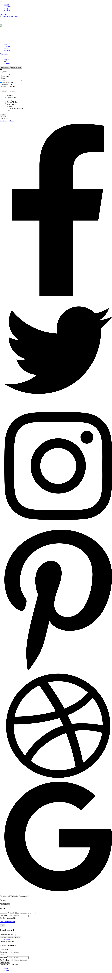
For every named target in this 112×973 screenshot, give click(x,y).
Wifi (8, 111)
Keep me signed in (9, 918)
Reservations (11, 98)
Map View (6, 67)
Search (3, 115)
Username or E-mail (7, 935)
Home (6, 5)
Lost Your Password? (7, 922)
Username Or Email (7, 913)
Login (6, 968)
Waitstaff (10, 106)
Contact (7, 10)
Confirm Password (6, 960)
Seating (9, 100)
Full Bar (10, 95)
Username (3, 952)
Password (3, 916)
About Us (7, 7)
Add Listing (4, 14)
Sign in (6, 60)
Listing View (17, 67)
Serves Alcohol (12, 102)
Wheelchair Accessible (15, 109)
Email (2, 955)
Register (7, 63)
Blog (6, 9)
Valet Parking (11, 104)
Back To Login (5, 939)
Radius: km (7, 82)
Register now (5, 962)
